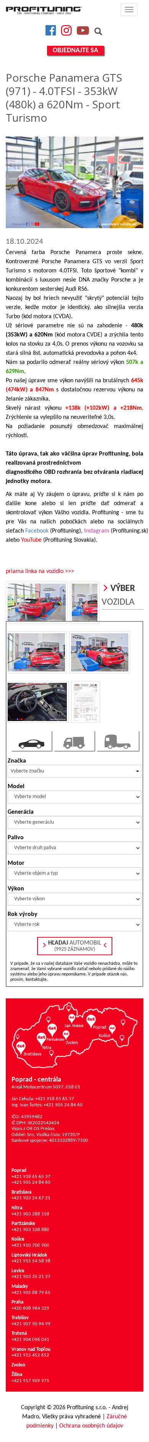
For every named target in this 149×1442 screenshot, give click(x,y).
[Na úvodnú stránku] (44, 10)
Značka (17, 761)
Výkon (16, 889)
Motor (16, 863)
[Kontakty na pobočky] (74, 1035)
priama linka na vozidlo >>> (40, 571)
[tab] (31, 741)
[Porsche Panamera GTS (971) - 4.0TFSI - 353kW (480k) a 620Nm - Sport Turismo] (74, 182)
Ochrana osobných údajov (91, 1426)
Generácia (21, 812)
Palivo (16, 838)
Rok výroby (22, 914)
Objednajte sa (75, 50)
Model (16, 787)
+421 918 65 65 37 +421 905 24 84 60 (30, 1176)
